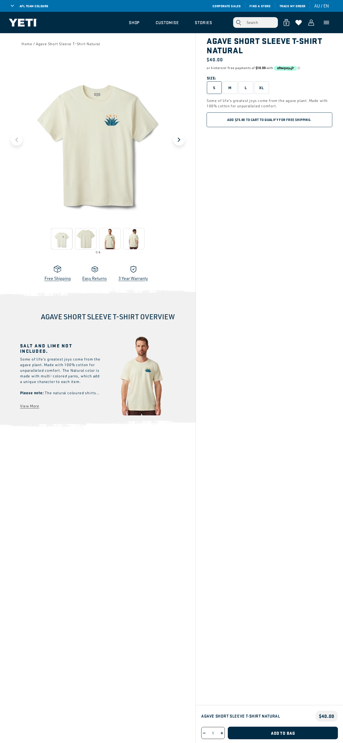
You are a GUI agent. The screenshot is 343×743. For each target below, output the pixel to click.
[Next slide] (179, 140)
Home (26, 43)
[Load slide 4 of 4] (134, 238)
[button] (134, 22)
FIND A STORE (259, 6)
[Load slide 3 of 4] (110, 238)
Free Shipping (57, 278)
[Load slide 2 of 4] (85, 238)
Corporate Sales (226, 6)
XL (261, 87)
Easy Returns (94, 278)
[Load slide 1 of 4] (61, 238)
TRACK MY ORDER (292, 6)
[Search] (238, 22)
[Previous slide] (17, 140)
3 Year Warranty (133, 278)
